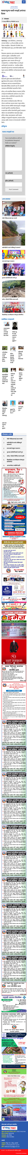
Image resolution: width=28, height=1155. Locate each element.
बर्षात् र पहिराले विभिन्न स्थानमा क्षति (10, 299)
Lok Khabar (24, 1153)
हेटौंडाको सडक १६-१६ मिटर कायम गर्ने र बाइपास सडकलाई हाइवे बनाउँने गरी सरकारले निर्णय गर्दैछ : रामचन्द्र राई (13, 384)
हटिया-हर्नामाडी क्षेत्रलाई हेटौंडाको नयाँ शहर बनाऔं (12, 358)
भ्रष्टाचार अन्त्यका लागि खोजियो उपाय (20, 376)
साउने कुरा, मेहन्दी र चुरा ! (20, 408)
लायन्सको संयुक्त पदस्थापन (8, 261)
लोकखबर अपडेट (7, 434)
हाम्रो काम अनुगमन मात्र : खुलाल (4, 425)
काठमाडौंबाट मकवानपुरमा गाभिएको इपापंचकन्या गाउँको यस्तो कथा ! (5, 379)
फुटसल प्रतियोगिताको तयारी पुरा (9, 278)
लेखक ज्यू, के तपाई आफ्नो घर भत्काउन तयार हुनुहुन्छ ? (14, 336)
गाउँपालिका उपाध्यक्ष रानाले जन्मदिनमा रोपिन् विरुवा (4, 356)
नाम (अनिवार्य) (9, 173)
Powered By (18, 1153)
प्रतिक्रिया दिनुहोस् (10, 146)
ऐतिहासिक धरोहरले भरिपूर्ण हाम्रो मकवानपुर (4, 412)
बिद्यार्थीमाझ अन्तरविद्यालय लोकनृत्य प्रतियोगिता (12, 315)
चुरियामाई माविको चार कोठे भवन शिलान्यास (20, 355)
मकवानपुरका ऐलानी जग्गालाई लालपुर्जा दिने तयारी (6, 332)
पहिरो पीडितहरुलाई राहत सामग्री (9, 218)
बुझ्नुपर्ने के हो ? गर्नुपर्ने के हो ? (12, 411)
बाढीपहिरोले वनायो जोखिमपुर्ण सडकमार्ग (11, 248)
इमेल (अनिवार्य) (9, 181)
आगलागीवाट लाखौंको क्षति (13, 465)
